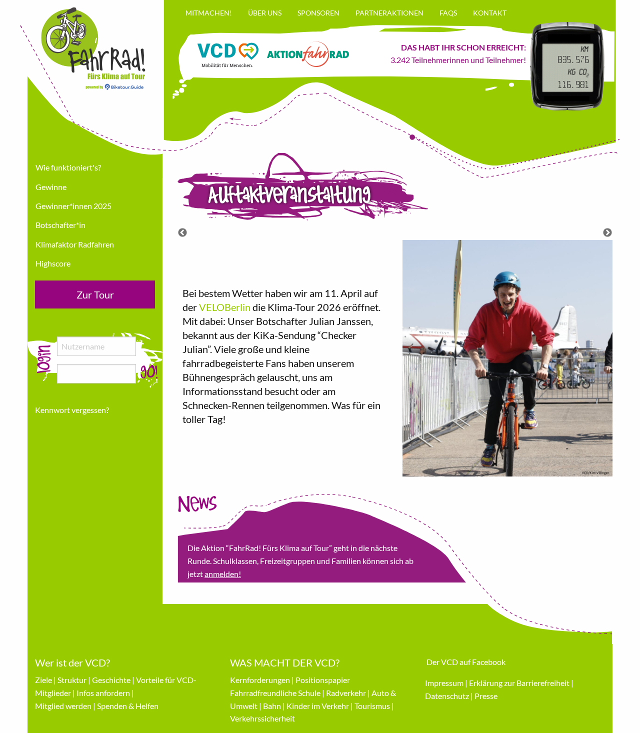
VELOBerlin (224, 307)
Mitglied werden (63, 705)
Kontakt (489, 12)
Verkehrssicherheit (262, 718)
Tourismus (372, 705)
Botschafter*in (61, 225)
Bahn (272, 705)
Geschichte (111, 679)
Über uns (265, 12)
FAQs (448, 12)
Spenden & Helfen (127, 705)
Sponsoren (319, 12)
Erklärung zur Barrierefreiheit (519, 683)
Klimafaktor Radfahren (75, 244)
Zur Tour (95, 294)
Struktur (72, 679)
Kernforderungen (260, 679)
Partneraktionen (390, 12)
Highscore (53, 263)
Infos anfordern (103, 693)
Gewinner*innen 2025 (74, 205)
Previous (183, 233)
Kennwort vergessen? (72, 409)
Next (607, 233)
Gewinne (51, 187)
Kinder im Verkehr (317, 705)
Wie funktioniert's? (68, 167)
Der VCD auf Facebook (466, 661)
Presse (486, 695)
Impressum (444, 683)
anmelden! (222, 573)
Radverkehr (346, 693)
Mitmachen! (209, 12)
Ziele (43, 679)
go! (149, 373)
